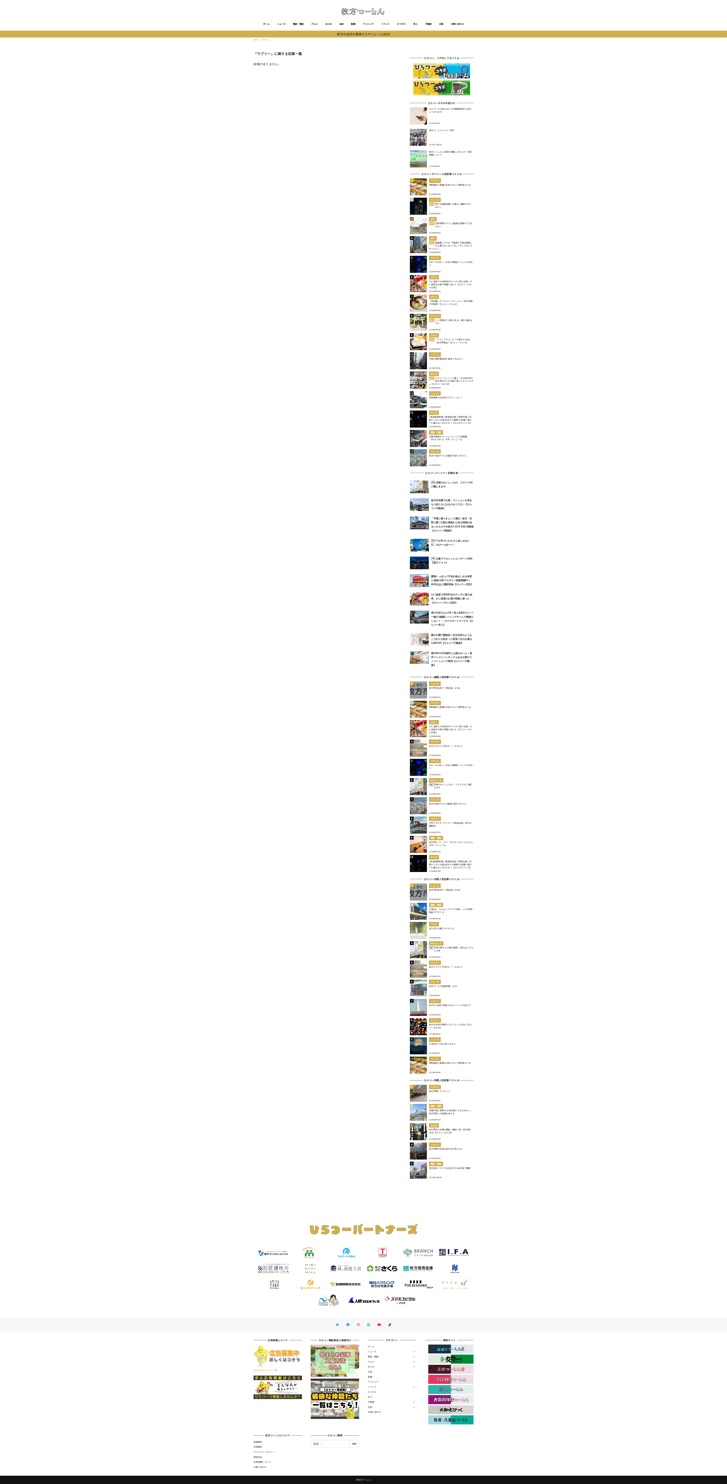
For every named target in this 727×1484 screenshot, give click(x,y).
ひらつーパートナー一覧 (265, 1369)
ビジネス (401, 23)
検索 (354, 1443)
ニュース (281, 23)
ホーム (266, 23)
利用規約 (258, 1446)
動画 (353, 23)
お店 (341, 23)
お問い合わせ (457, 23)
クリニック (368, 23)
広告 (441, 23)
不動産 (428, 23)
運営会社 (258, 1456)
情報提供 (258, 1441)
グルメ (314, 23)
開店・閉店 (298, 23)
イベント (385, 23)
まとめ (328, 23)
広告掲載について (262, 1461)
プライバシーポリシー (264, 1451)
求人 (415, 23)
